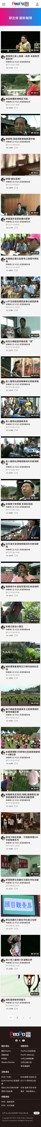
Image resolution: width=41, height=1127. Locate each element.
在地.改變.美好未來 (28, 1087)
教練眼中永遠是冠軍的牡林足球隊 (22, 586)
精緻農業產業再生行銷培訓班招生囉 (22, 668)
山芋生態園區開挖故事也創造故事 (22, 301)
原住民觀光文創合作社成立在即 (21, 919)
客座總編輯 (25, 1066)
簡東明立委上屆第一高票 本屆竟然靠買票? (22, 57)
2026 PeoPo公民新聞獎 (10, 1082)
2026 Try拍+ (6, 1077)
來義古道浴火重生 (14, 626)
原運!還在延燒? (13, 178)
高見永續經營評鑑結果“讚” (20, 341)
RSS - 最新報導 (7, 1101)
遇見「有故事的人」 (28, 1091)
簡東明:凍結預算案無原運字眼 (20, 138)
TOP (36, 1113)
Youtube (23, 1040)
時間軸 (4, 1058)
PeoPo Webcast (27, 1054)
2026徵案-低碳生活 (28, 1077)
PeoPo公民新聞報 (28, 1051)
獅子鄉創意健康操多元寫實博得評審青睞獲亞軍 (22, 710)
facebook (16, 1040)
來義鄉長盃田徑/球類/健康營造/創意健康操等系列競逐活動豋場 (22, 796)
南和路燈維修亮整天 (16, 999)
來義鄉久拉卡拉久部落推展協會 (18, 62)
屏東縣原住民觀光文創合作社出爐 (22, 879)
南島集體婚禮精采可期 (17, 98)
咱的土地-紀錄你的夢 (10, 1087)
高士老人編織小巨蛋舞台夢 (19, 959)
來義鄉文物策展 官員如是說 (19, 503)
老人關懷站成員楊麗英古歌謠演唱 (22, 381)
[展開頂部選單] (37, 4)
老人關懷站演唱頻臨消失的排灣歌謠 (22, 462)
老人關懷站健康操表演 (17, 421)
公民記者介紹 (26, 1062)
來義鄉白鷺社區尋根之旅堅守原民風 (22, 260)
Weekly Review (7, 1062)
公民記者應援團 (27, 1058)
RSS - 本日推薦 (7, 1105)
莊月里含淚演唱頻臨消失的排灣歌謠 (22, 545)
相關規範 (5, 1054)
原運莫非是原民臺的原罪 (18, 218)
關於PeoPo (6, 1051)
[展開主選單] (3, 4)
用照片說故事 (7, 1091)
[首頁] (20, 4)
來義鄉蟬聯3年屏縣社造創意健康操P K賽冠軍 (23, 753)
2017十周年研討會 (28, 1080)
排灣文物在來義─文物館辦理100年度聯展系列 (22, 838)
